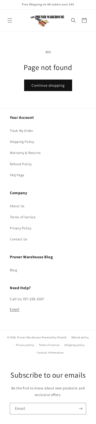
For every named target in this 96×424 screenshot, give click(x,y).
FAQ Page (17, 175)
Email (14, 309)
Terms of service (49, 345)
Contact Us (18, 239)
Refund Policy (21, 164)
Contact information (50, 352)
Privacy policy (25, 345)
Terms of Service (23, 217)
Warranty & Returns (25, 152)
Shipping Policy (22, 141)
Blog (13, 270)
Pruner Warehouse (29, 337)
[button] (9, 20)
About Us (17, 206)
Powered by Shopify (54, 337)
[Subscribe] (80, 408)
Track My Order (21, 130)
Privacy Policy (20, 228)
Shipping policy (74, 345)
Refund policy (80, 337)
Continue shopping (48, 85)
